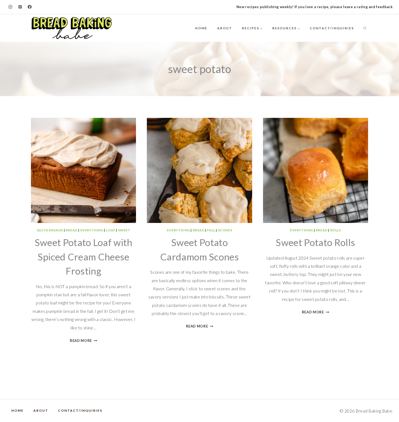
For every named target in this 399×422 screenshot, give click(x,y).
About (224, 28)
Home (201, 28)
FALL (211, 230)
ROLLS (335, 230)
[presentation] (83, 170)
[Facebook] (30, 7)
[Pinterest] (20, 7)
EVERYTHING (91, 230)
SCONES (225, 230)
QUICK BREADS (50, 230)
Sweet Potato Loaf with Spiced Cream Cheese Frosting (83, 256)
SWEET (124, 230)
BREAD (72, 230)
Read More (83, 340)
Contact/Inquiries (332, 28)
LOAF (110, 230)
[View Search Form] (365, 28)
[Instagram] (10, 7)
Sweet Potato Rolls (315, 242)
